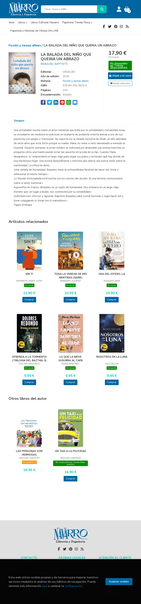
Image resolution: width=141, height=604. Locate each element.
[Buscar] (102, 9)
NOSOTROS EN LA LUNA (111, 357)
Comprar (29, 299)
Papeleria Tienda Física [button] (76, 22)
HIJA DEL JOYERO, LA (112, 274)
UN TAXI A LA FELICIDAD (70, 451)
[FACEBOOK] (103, 26)
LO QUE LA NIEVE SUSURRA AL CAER (70, 358)
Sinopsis (19, 120)
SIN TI (29, 274)
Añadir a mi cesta (121, 75)
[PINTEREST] (115, 26)
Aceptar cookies (119, 581)
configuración (73, 586)
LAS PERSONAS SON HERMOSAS (29, 452)
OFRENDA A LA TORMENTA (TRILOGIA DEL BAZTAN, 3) (29, 358)
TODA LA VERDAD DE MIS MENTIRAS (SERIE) (70, 275)
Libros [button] (22, 22)
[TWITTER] (109, 26)
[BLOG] (127, 26)
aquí (44, 586)
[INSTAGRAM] (121, 26)
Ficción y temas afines (25, 45)
